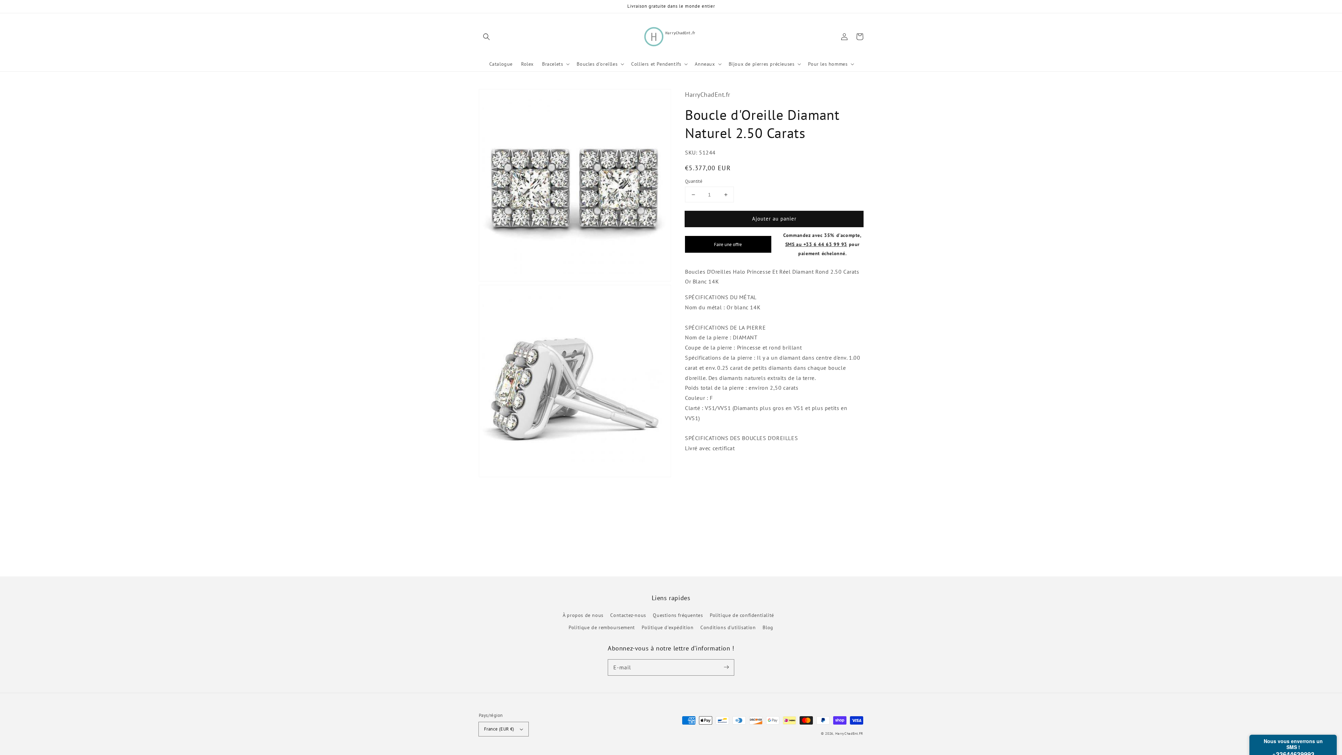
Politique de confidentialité (742, 615)
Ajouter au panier (774, 218)
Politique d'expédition (667, 627)
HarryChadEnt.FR (849, 733)
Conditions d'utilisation (728, 627)
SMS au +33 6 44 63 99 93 (816, 244)
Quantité (693, 181)
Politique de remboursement (602, 627)
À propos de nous (583, 615)
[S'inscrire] (726, 667)
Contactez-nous (628, 615)
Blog (768, 627)
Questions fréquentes (678, 615)
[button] (486, 36)
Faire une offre (728, 244)
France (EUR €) (499, 729)
